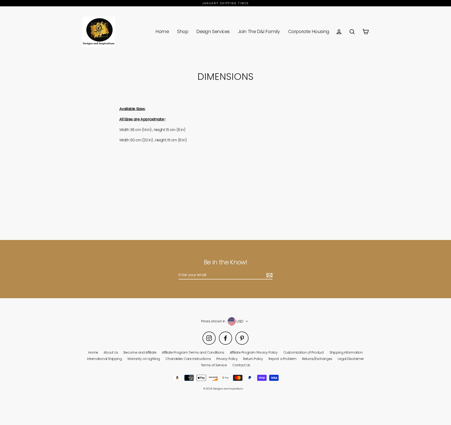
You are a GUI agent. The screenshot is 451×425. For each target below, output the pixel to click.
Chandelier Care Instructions (188, 358)
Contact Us (241, 365)
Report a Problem (282, 358)
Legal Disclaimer (351, 358)
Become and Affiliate (140, 352)
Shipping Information (346, 352)
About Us (111, 352)
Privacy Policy (226, 358)
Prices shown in (213, 321)
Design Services (213, 31)
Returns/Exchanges (317, 358)
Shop (182, 31)
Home (162, 31)
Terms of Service (214, 365)
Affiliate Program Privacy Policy (254, 352)
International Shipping (104, 358)
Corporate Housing (308, 31)
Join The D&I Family (259, 31)
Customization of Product (303, 352)
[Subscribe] (268, 275)
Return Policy (253, 358)
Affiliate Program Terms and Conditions (193, 352)
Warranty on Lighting (143, 358)
